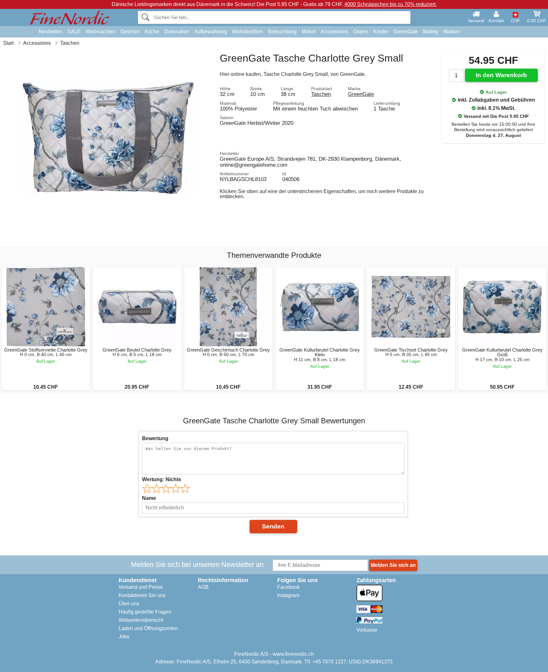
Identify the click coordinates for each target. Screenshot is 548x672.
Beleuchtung (282, 31)
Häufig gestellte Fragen (145, 612)
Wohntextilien (247, 31)
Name (149, 498)
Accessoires (334, 31)
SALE (74, 31)
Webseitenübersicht (141, 620)
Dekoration (176, 31)
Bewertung (155, 438)
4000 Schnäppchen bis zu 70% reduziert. (390, 4)
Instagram (288, 595)
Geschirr (130, 31)
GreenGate (405, 31)
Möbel (309, 31)
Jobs (124, 636)
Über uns (129, 603)
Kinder (380, 31)
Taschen (321, 94)
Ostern (360, 31)
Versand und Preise (141, 587)
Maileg (430, 31)
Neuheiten (50, 31)
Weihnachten (100, 31)
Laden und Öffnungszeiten (148, 628)
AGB (203, 587)
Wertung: (161, 479)
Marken (451, 31)
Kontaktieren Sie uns (142, 595)
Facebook (288, 587)
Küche (152, 31)
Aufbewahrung (210, 31)
